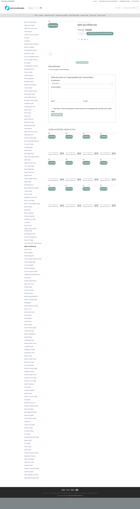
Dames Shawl (28, 293)
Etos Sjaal (27, 443)
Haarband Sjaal (29, 331)
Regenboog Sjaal (29, 125)
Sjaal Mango (28, 207)
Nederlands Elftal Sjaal (31, 437)
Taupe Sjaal (28, 191)
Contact (95, 1)
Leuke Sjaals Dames (30, 178)
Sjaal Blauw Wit (29, 353)
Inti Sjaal (27, 222)
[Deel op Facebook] (79, 39)
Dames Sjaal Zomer (30, 374)
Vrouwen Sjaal (29, 144)
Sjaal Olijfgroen (29, 169)
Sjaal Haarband (29, 256)
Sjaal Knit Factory (29, 403)
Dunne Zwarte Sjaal (30, 271)
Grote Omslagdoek (30, 237)
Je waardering (55, 80)
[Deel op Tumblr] (87, 39)
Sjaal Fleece (28, 225)
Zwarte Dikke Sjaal (30, 138)
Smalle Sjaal (28, 287)
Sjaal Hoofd (28, 440)
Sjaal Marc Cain (29, 462)
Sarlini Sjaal (27, 446)
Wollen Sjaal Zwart (30, 359)
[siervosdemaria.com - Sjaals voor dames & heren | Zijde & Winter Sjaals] (13, 7)
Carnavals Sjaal (29, 365)
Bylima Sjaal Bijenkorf (31, 296)
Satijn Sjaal (27, 181)
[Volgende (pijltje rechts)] (6, 506)
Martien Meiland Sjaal (31, 406)
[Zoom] (50, 54)
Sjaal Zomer (28, 249)
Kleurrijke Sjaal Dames (31, 141)
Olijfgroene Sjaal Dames (32, 274)
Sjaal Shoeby (28, 337)
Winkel (41, 15)
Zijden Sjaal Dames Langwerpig (30, 230)
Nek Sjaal (27, 63)
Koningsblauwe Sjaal (31, 66)
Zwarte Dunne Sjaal (30, 396)
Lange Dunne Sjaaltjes (31, 34)
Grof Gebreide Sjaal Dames (33, 243)
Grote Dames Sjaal (30, 418)
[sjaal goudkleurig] (56, 142)
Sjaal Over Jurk (29, 284)
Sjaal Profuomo (29, 172)
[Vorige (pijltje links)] (1, 506)
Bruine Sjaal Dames (30, 22)
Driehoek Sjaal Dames (31, 453)
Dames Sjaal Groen (30, 343)
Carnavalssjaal (28, 265)
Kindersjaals (28, 318)
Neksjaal (27, 41)
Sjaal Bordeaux (29, 384)
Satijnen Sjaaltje (29, 216)
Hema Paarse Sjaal (30, 327)
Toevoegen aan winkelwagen (100, 33)
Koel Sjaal (27, 277)
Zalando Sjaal (28, 75)
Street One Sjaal (29, 425)
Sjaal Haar (27, 160)
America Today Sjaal (30, 299)
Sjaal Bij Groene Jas (30, 197)
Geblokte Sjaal (29, 103)
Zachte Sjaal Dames (30, 91)
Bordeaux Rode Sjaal (31, 100)
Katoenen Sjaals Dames (31, 468)
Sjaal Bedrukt (28, 135)
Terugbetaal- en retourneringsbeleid (108, 1)
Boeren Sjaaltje (29, 47)
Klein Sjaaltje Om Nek (31, 475)
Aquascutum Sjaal (30, 381)
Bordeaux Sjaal (29, 362)
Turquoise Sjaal (29, 166)
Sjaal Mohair (28, 393)
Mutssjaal (27, 399)
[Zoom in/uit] (6, 499)
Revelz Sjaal (28, 324)
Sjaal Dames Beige (30, 85)
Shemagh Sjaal (29, 153)
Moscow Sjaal (28, 428)
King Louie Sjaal (29, 200)
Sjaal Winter (28, 175)
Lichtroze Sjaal (29, 290)
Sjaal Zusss (27, 110)
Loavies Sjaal (84, 15)
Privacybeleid (135, 1)
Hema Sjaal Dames (30, 97)
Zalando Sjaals (28, 471)
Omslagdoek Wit (29, 106)
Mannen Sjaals (29, 415)
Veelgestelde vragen (124, 1)
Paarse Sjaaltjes (29, 459)
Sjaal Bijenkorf (28, 185)
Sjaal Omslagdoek (30, 334)
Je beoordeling (56, 87)
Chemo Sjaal (28, 194)
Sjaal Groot (27, 309)
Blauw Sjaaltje (28, 213)
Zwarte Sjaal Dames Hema (32, 259)
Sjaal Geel (93, 15)
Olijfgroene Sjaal (29, 349)
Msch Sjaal (27, 113)
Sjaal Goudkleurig (30, 246)
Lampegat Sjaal (29, 340)
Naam (53, 101)
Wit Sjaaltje (28, 315)
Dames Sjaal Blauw (30, 281)
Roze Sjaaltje (28, 252)
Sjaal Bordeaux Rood (31, 306)
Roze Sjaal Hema (74, 15)
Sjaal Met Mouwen (30, 163)
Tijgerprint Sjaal (29, 25)
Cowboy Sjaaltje (29, 390)
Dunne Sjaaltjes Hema (31, 56)
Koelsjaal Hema (29, 69)
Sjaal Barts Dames (30, 456)
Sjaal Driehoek (29, 119)
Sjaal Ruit (27, 421)
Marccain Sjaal (28, 409)
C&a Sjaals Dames (29, 234)
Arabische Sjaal (29, 371)
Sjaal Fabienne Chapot (31, 188)
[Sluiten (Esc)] (1, 499)
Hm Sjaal (27, 434)
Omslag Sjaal (101, 15)
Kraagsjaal (27, 302)
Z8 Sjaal (26, 38)
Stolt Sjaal (27, 387)
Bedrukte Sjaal (29, 122)
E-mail (85, 101)
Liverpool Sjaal (29, 431)
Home (36, 15)
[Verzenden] (40, 8)
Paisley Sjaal (28, 356)
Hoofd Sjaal (28, 128)
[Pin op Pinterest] (84, 39)
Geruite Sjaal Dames (61, 15)
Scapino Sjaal (28, 465)
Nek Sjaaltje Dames (30, 412)
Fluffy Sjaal (27, 321)
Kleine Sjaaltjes (29, 78)
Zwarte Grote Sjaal (30, 378)
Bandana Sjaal (28, 81)
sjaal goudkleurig (53, 154)
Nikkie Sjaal (28, 150)
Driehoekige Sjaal (29, 262)
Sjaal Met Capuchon (30, 28)
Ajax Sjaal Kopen (29, 312)
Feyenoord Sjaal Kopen (31, 157)
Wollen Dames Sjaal (30, 368)
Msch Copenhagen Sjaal (32, 203)
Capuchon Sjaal (49, 15)
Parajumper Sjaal (29, 219)
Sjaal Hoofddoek (29, 268)
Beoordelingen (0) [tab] (82, 62)
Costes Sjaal (28, 31)
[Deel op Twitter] (82, 39)
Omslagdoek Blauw (30, 50)
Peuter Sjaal (28, 72)
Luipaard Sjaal (28, 346)
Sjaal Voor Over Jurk (30, 131)
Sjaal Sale (27, 210)
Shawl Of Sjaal (28, 240)
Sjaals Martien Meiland (31, 44)
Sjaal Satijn (27, 449)
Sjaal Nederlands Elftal (31, 478)
